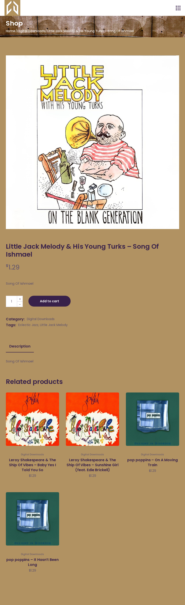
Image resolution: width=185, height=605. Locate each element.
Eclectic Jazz (28, 325)
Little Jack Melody (54, 325)
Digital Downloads (41, 319)
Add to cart (49, 301)
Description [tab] (19, 346)
